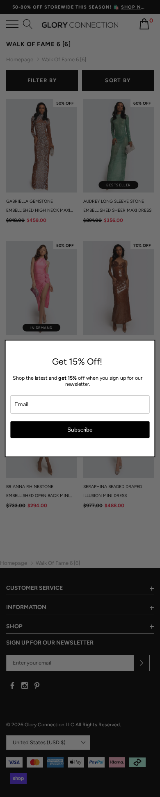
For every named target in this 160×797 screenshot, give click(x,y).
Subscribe (79, 429)
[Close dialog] (150, 345)
